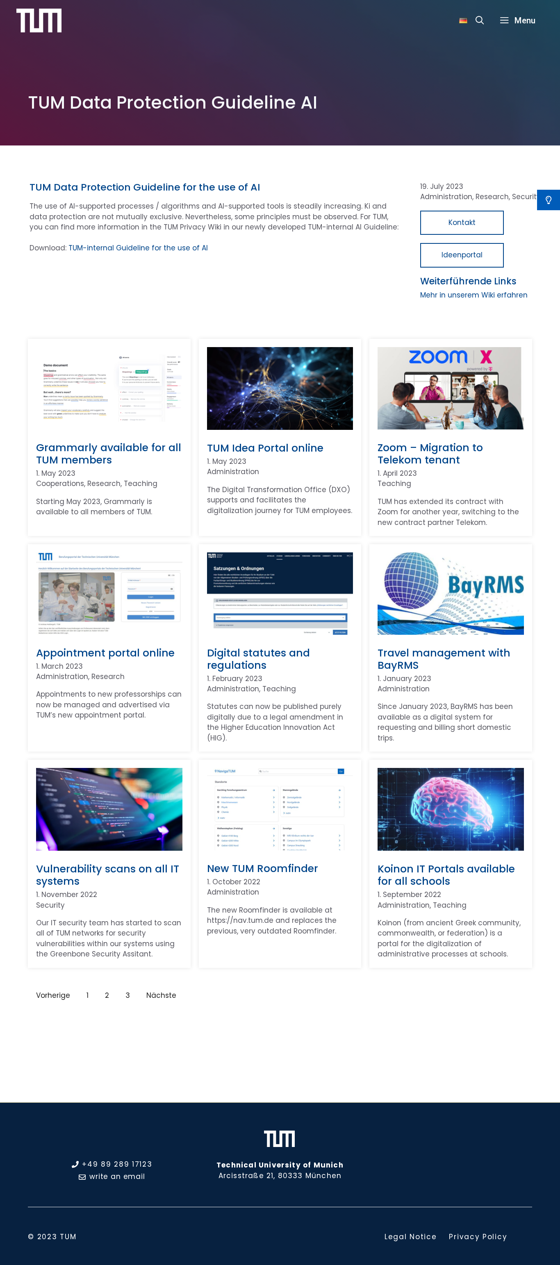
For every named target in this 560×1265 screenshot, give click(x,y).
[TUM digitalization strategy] (38, 20)
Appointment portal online (105, 653)
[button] (479, 20)
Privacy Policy (478, 1237)
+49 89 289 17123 (117, 1164)
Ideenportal (462, 255)
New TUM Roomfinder (262, 868)
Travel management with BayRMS (444, 659)
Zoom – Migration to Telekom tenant (430, 454)
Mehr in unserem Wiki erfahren (474, 295)
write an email (117, 1176)
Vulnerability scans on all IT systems (107, 875)
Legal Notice (411, 1237)
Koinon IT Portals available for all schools (446, 875)
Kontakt (462, 222)
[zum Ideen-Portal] (548, 200)
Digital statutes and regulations (258, 659)
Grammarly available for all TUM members (108, 454)
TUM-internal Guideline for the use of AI (138, 248)
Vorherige (53, 995)
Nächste (161, 995)
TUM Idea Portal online (265, 448)
